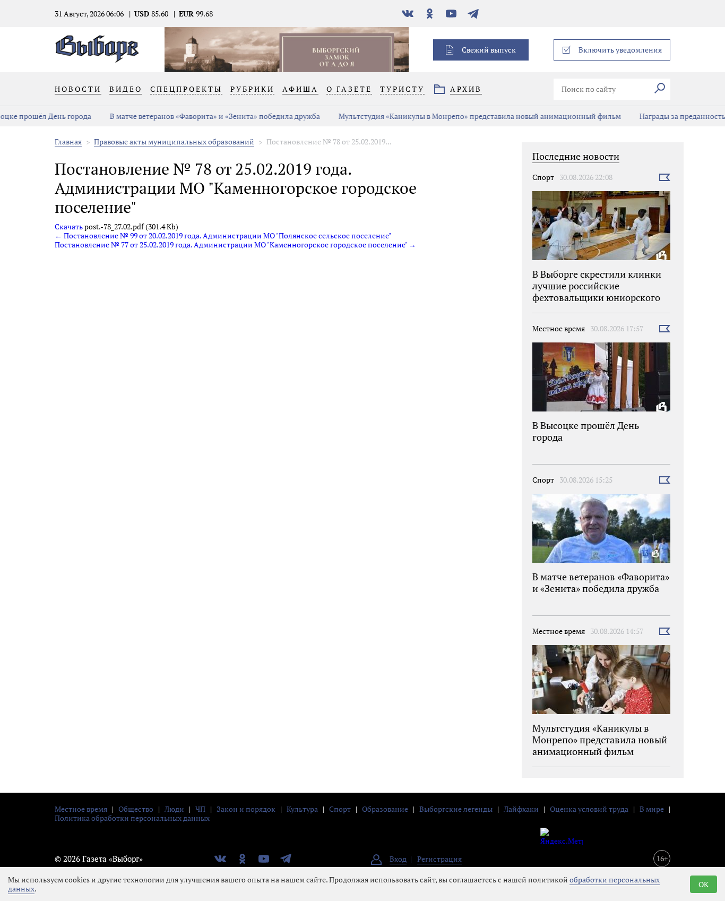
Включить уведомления (620, 49)
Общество (135, 809)
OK (703, 884)
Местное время (558, 328)
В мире (652, 809)
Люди (174, 809)
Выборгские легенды (456, 809)
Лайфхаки (521, 809)
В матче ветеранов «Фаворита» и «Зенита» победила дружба (203, 116)
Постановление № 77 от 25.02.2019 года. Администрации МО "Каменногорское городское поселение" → (235, 244)
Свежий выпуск (489, 50)
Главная (68, 141)
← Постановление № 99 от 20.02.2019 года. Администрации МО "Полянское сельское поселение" (223, 235)
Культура (302, 809)
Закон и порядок (246, 809)
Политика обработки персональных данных (132, 818)
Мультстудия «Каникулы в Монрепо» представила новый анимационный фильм (468, 116)
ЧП (200, 809)
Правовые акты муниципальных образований (174, 141)
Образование (385, 809)
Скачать (69, 226)
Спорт (543, 177)
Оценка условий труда (589, 809)
